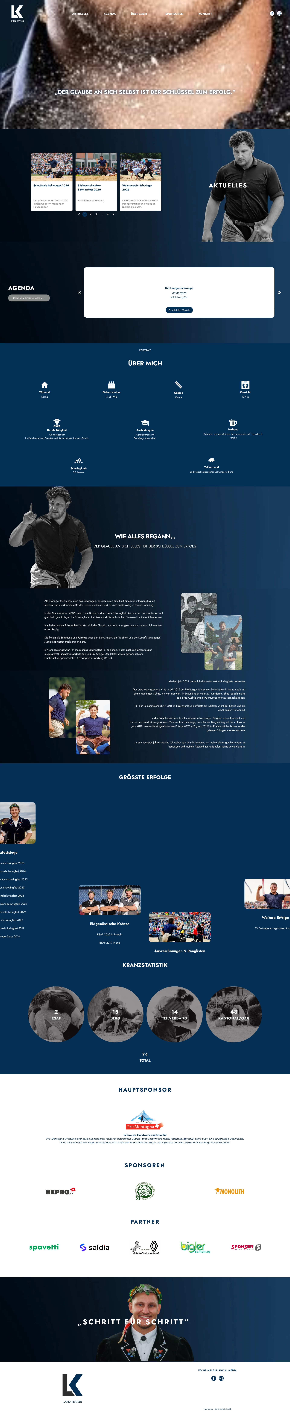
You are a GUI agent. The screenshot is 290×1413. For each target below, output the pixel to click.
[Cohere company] (60, 1191)
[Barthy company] (229, 1191)
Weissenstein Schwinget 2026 (137, 188)
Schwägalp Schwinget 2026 (51, 185)
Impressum (208, 1408)
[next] (279, 292)
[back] (79, 292)
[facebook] (272, 13)
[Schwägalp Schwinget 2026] (52, 167)
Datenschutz (220, 1408)
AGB (229, 1408)
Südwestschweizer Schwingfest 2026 (89, 188)
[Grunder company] (145, 1191)
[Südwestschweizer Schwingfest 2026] (96, 167)
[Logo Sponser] (246, 1247)
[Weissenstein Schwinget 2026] (140, 167)
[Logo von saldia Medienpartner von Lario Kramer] (94, 1247)
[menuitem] (80, 14)
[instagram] (279, 13)
